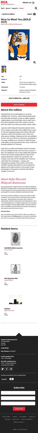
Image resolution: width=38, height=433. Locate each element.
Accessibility (22, 416)
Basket (29, 14)
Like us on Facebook (6, 369)
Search (36, 8)
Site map (7, 419)
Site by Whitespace (20, 429)
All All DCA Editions (8, 14)
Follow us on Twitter (2, 369)
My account (15, 419)
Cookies (14, 416)
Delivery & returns (19, 422)
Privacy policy (6, 416)
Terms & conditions (26, 419)
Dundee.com (4, 379)
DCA (4, 2)
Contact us (31, 416)
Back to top (19, 334)
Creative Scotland (11, 379)
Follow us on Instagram (11, 369)
